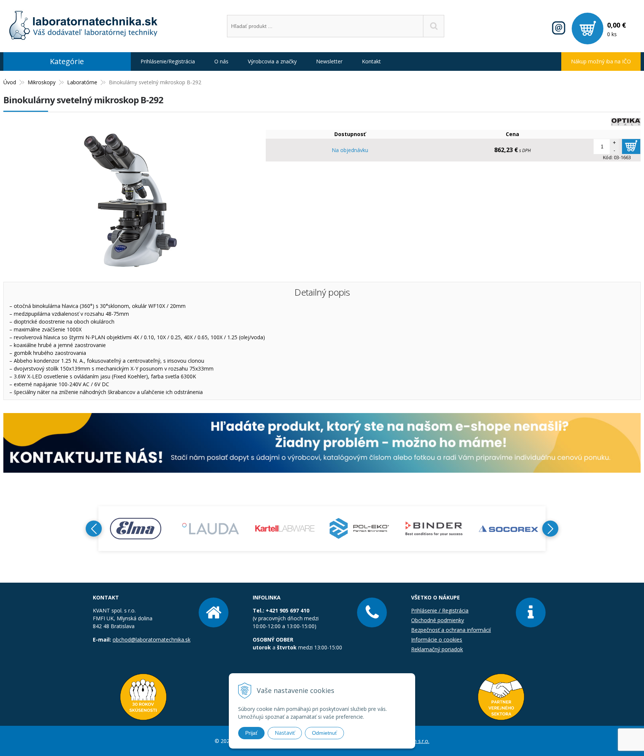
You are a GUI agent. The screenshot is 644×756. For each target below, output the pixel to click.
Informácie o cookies (436, 639)
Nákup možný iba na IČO (601, 61)
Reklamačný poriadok (437, 649)
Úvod (9, 82)
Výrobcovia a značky (272, 61)
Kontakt (371, 61)
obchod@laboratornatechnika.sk (151, 639)
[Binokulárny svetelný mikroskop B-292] (130, 270)
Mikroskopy (42, 82)
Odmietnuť (324, 733)
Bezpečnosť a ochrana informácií (451, 629)
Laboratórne (82, 82)
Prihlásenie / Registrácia (439, 610)
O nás (221, 61)
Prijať (251, 733)
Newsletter (329, 61)
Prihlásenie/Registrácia (168, 61)
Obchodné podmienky (437, 620)
